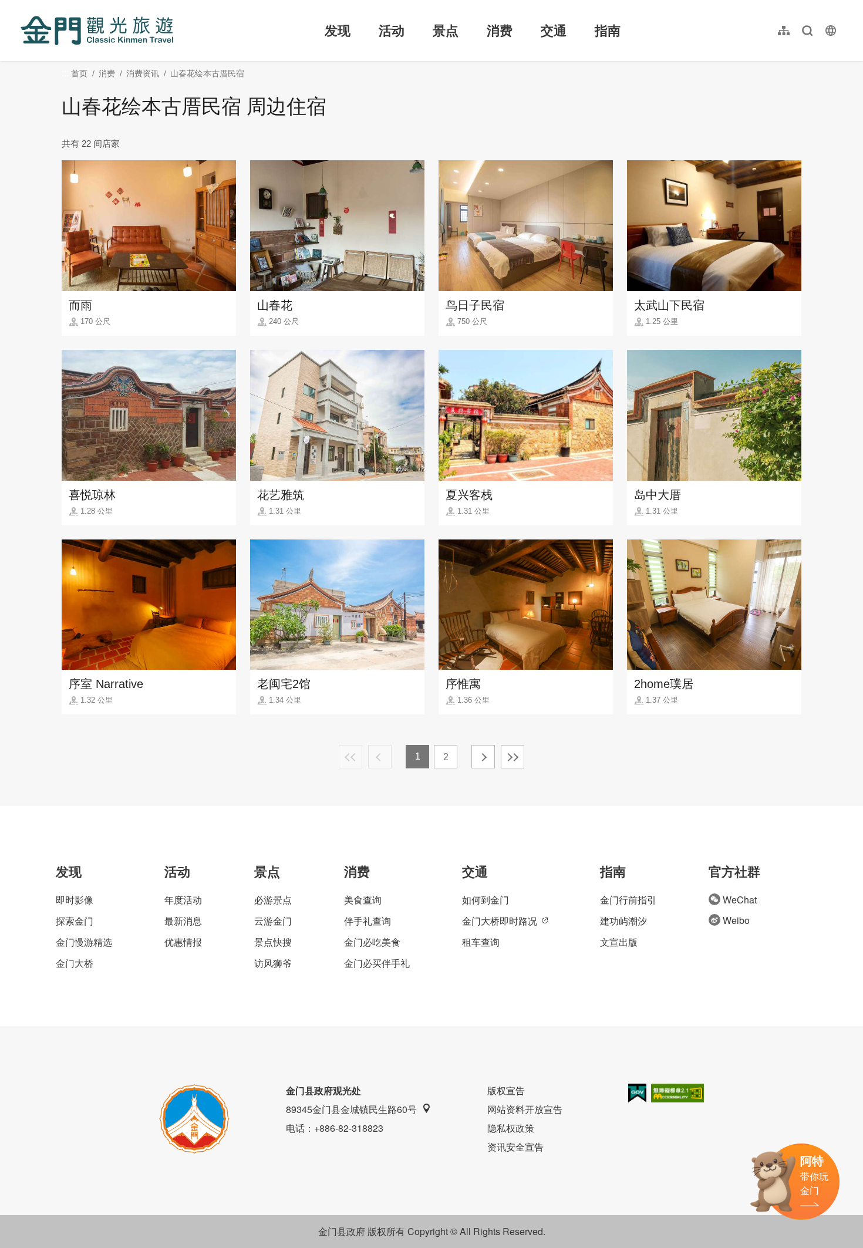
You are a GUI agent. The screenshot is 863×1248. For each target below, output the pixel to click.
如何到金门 (485, 899)
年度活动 (183, 899)
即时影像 (74, 899)
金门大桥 (74, 963)
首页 (79, 73)
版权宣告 (506, 1090)
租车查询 (481, 942)
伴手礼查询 (367, 920)
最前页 (350, 756)
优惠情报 (183, 942)
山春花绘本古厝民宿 (207, 73)
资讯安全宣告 (515, 1146)
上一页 (380, 756)
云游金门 (273, 920)
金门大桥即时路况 (499, 920)
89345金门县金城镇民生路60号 (351, 1109)
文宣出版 (619, 942)
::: (24, 7)
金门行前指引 (628, 899)
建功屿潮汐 (623, 920)
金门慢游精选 (84, 942)
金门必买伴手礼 (377, 963)
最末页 (512, 756)
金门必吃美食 (372, 942)
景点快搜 (273, 942)
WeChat (740, 899)
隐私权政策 (510, 1128)
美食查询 (363, 899)
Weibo (736, 920)
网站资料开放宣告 (524, 1109)
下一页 (483, 756)
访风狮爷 (273, 963)
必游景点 (273, 899)
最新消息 (183, 920)
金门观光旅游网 (97, 30)
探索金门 (74, 920)
